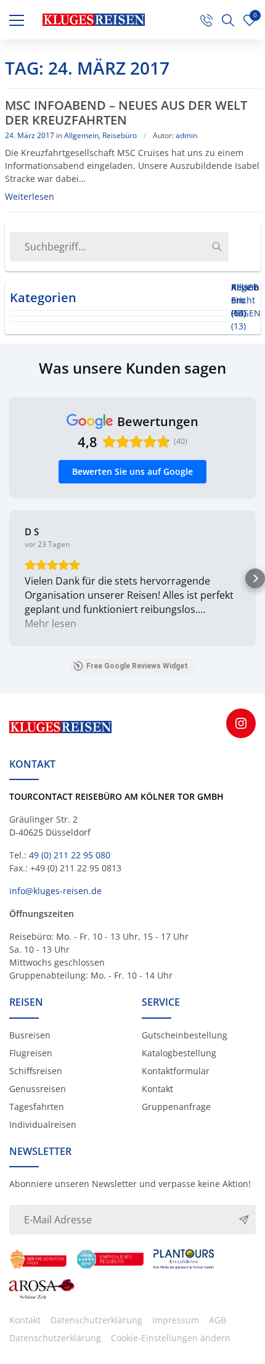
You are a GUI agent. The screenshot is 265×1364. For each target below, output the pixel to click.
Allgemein (81, 135)
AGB (217, 1320)
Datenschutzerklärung (96, 1320)
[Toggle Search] (228, 20)
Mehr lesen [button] (50, 623)
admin (186, 135)
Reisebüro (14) (245, 300)
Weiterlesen (29, 196)
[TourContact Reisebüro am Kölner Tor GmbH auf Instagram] (241, 723)
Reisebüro (119, 135)
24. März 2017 (29, 135)
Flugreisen (30, 1053)
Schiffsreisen (35, 1071)
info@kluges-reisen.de (55, 891)
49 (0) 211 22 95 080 (69, 855)
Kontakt (157, 1089)
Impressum (175, 1320)
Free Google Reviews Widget (137, 666)
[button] (10, 578)
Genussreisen (37, 1089)
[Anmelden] (244, 1219)
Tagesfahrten (36, 1106)
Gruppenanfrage (176, 1106)
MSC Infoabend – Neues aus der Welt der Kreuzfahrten (126, 112)
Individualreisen (42, 1124)
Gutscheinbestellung (184, 1035)
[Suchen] (217, 246)
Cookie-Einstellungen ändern (170, 1338)
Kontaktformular (176, 1071)
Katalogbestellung (179, 1053)
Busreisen (30, 1035)
